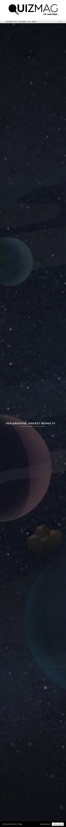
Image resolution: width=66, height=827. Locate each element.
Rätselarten (22, 21)
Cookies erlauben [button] (58, 824)
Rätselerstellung (11, 21)
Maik (22, 426)
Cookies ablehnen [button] (45, 824)
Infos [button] (20, 824)
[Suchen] (61, 21)
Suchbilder (41, 426)
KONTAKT (34, 21)
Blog (28, 21)
